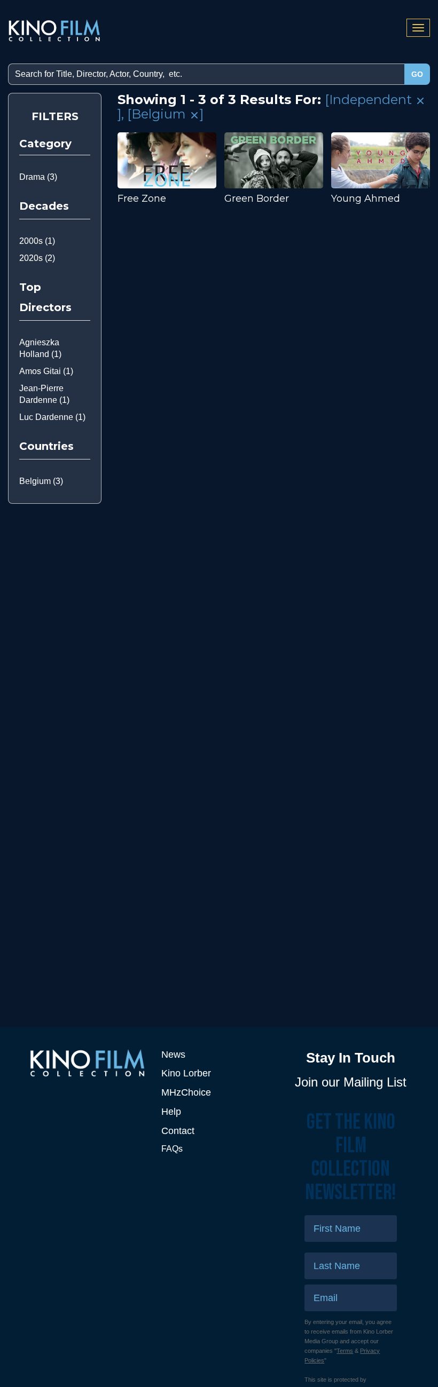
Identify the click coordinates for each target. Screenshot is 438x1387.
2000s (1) (37, 240)
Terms (345, 1351)
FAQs (172, 1148)
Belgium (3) (41, 481)
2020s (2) (37, 258)
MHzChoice (186, 1092)
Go (417, 74)
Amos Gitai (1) (46, 371)
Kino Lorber (186, 1073)
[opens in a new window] (87, 1063)
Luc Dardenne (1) (52, 417)
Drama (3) (38, 176)
